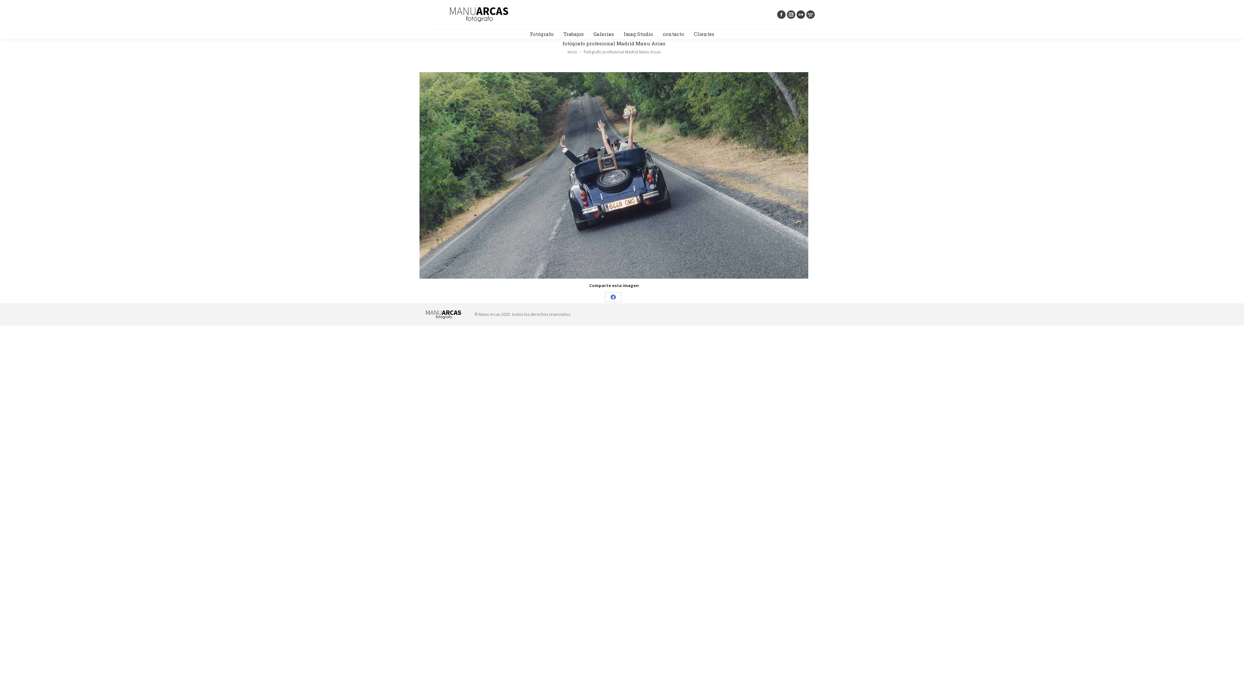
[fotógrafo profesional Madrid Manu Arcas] (614, 175)
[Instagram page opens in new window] (791, 14)
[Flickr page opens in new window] (801, 14)
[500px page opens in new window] (810, 14)
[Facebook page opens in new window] (781, 14)
